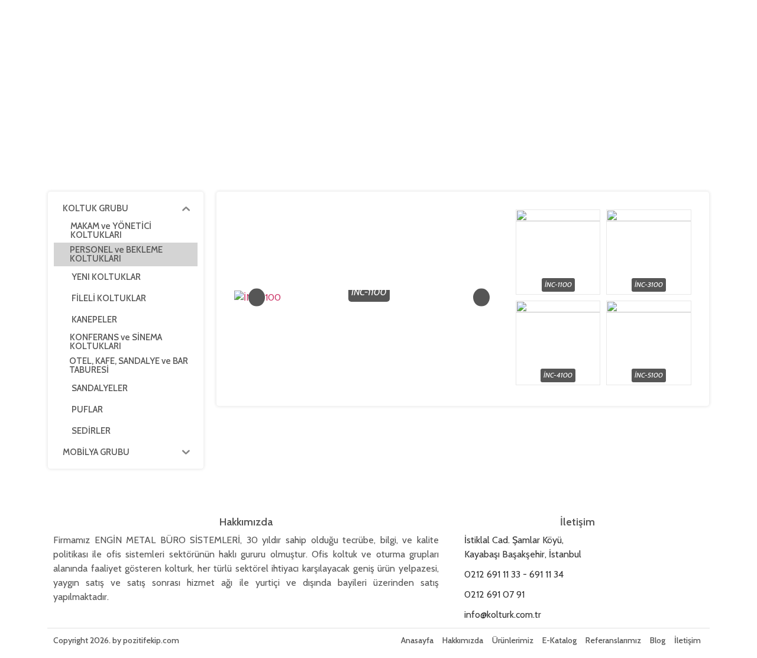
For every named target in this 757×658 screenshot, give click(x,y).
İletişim (687, 640)
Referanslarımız (613, 640)
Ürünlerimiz (512, 640)
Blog (657, 640)
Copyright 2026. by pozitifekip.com (116, 640)
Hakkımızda (462, 640)
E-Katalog (559, 640)
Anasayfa (417, 640)
